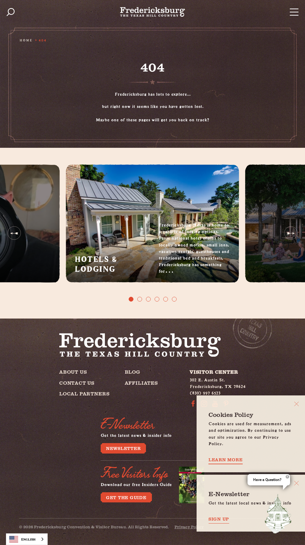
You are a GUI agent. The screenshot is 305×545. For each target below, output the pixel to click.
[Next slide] (291, 233)
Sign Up (218, 519)
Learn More (225, 459)
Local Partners (84, 393)
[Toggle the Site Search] (11, 12)
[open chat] (278, 514)
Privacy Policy (189, 527)
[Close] (296, 403)
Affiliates (141, 382)
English (28, 539)
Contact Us (76, 382)
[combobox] (27, 539)
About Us (73, 371)
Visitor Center (214, 372)
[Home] (152, 12)
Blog (132, 371)
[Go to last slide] (14, 233)
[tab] (131, 299)
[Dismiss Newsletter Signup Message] (296, 483)
